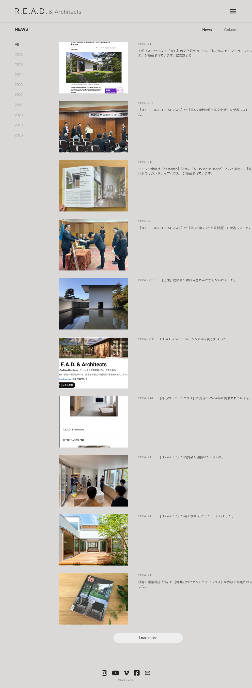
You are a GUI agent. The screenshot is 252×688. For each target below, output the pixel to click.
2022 (19, 95)
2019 (19, 125)
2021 (19, 105)
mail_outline (147, 673)
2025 (19, 64)
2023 (19, 85)
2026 (19, 54)
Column (230, 30)
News (207, 30)
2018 (19, 135)
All (17, 44)
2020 (19, 115)
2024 (19, 75)
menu (233, 11)
